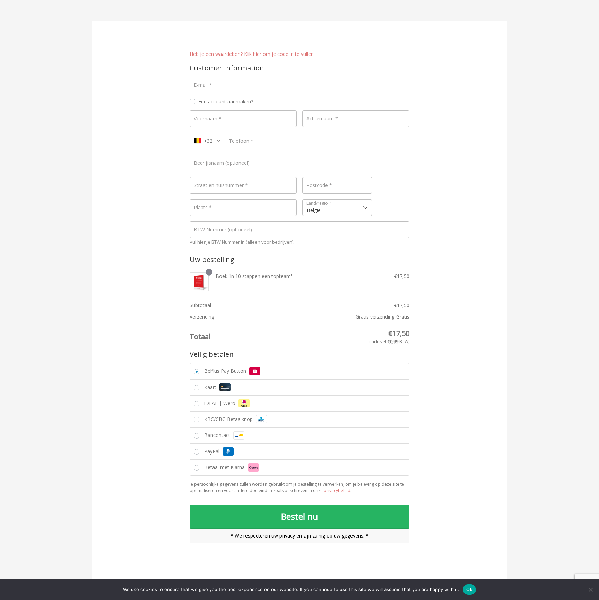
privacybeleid (337, 490)
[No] (590, 589)
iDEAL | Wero (220, 403)
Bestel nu (299, 516)
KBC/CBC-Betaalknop (229, 419)
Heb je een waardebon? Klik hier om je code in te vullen (252, 54)
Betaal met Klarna (225, 467)
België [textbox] (314, 210)
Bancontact (218, 435)
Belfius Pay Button (226, 370)
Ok (469, 589)
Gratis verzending (375, 316)
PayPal (212, 451)
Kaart (211, 387)
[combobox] (337, 207)
